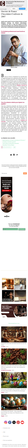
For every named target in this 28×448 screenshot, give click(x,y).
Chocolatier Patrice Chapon (8, 145)
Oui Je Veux (22, 8)
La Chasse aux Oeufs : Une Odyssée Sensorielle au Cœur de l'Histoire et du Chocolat (12, 413)
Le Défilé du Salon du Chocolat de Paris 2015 (7, 299)
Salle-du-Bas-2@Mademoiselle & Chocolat (19, 288)
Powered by (2, 9)
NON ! (14, 8)
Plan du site (5, 436)
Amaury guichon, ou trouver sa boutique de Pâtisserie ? (13, 140)
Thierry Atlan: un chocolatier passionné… (10, 143)
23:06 (5, 392)
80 (14, 147)
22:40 (5, 416)
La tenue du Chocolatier (11, 166)
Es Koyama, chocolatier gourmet (9, 142)
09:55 (12, 370)
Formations (17, 166)
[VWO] (6, 9)
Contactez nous (6, 428)
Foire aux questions (7, 440)
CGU (4, 432)
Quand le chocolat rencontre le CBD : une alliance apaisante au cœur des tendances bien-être (13, 367)
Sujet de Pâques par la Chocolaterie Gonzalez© (20, 300)
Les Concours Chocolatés (15, 167)
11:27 (6, 346)
